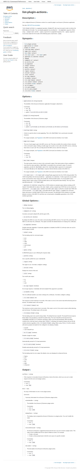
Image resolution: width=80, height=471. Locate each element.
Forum (43, 1)
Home (30, 1)
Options (7, 21)
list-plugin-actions (7, 16)
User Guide (36, 1)
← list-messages (57, 5)
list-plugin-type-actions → (69, 5)
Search (16, 33)
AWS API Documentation (33, 25)
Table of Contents (10, 13)
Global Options (8, 22)
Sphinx (74, 467)
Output (6, 24)
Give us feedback (7, 45)
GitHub (49, 1)
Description (7, 17)
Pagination (39, 137)
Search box (6, 30)
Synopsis (7, 19)
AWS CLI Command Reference (14, 1)
